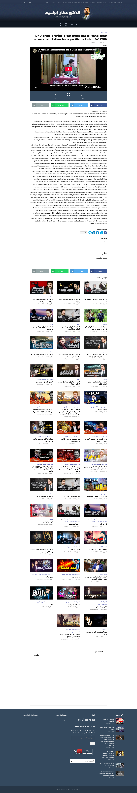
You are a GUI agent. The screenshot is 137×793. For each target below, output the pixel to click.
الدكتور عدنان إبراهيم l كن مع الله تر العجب (42, 328)
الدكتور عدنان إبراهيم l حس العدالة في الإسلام (71, 328)
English (85, 2)
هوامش (105, 296)
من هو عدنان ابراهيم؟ (118, 2)
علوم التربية (68, 629)
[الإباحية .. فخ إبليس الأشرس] (120, 721)
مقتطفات (44, 379)
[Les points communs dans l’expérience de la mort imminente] (120, 753)
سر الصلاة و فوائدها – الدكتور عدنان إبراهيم (70, 440)
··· (76, 24)
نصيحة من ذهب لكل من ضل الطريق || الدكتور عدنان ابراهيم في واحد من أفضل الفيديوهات (69, 411)
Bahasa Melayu (68, 2)
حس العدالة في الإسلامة (72, 496)
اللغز (51, 604)
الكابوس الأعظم (101, 607)
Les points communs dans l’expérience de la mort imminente (107, 754)
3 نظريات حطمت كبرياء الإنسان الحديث (107, 764)
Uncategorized (102, 519)
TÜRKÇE (46, 2)
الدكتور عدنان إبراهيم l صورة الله (42, 354)
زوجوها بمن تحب (74, 524)
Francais (92, 2)
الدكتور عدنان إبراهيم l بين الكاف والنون (69, 300)
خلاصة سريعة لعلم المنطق (44, 496)
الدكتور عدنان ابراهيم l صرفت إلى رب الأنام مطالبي (41, 550)
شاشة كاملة (68, 98)
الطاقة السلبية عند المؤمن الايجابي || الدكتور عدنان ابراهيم (95, 468)
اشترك (92, 744)
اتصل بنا (111, 2)
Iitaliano (52, 2)
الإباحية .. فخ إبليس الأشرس (97, 549)
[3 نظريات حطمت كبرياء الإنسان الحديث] (120, 765)
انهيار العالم (49, 577)
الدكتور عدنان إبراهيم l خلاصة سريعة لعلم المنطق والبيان (97, 355)
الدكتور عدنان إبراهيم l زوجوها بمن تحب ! (95, 300)
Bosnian (59, 2)
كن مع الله (103, 524)
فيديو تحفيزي (50, 379)
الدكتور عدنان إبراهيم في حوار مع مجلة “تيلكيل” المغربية (96, 578)
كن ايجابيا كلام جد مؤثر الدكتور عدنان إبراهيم (43, 440)
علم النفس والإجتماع (102, 604)
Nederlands (78, 2)
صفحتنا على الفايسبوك (30, 715)
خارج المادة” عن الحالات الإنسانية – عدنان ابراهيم (96, 440)
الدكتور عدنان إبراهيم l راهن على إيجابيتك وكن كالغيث (69, 355)
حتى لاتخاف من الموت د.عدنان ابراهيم (96, 633)
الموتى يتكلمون (75, 549)
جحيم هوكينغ (76, 577)
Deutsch (105, 2)
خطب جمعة (104, 521)
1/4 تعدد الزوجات (74, 604)
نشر (55, 98)
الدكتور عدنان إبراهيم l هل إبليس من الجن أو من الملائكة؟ (42, 300)
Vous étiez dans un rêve (107, 728)
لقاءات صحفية (103, 574)
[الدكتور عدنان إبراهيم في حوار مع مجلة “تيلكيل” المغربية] (95, 565)
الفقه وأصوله (68, 602)
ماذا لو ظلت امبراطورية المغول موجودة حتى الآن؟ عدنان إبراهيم (42, 410)
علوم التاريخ (35, 574)
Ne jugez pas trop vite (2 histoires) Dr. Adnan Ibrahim (106, 773)
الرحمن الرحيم (48, 522)
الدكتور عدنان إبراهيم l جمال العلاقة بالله (97, 383)
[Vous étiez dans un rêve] (120, 729)
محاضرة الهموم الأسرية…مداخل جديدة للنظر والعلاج (69, 635)
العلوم (69, 547)
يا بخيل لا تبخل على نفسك (44, 382)
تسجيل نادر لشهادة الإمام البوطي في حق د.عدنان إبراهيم (96, 328)
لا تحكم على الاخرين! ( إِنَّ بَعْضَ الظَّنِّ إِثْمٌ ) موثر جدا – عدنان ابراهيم (42, 469)
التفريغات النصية (92, 519)
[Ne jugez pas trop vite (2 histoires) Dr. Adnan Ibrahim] (120, 773)
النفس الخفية (102, 409)
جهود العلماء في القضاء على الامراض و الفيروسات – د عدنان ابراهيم (69, 469)
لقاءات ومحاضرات (75, 632)
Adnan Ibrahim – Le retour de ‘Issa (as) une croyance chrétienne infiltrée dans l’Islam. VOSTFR (107, 740)
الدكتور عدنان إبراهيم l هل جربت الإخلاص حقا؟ (69, 383)
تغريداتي (64, 719)
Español (99, 2)
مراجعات (51, 547)
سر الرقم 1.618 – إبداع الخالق (97, 496)
